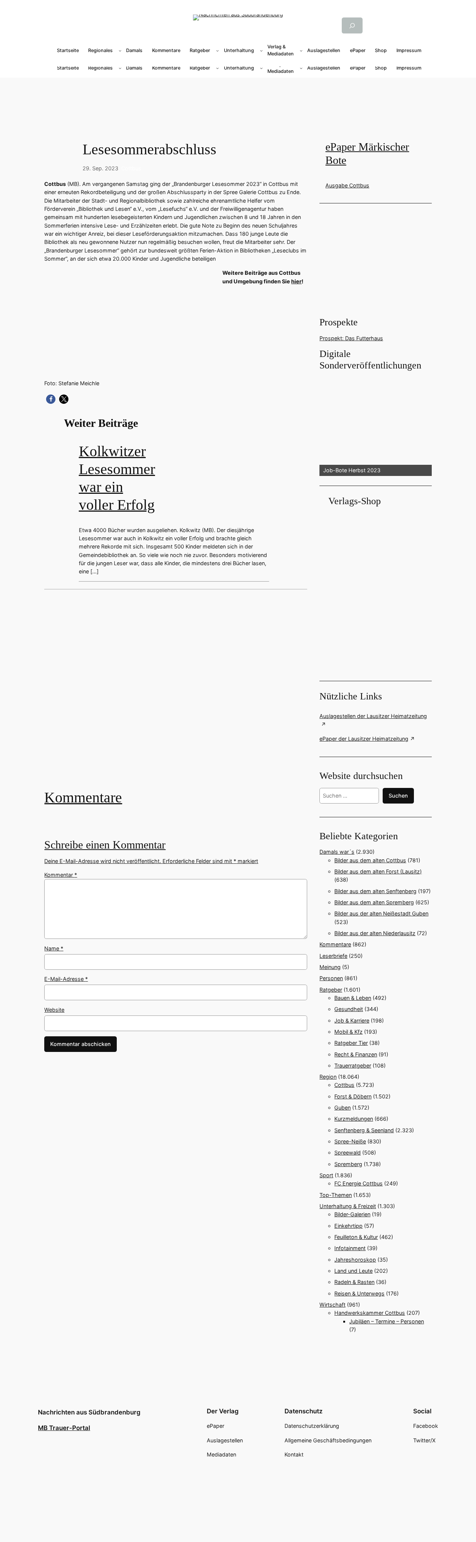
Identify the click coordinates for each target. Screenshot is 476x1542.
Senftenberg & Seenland (364, 1130)
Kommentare (83, 797)
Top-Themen (335, 1195)
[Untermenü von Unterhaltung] (261, 50)
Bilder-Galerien (352, 1214)
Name (53, 948)
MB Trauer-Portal (64, 1428)
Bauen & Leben (352, 998)
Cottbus (131, 168)
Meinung (330, 967)
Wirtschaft (332, 1304)
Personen (331, 978)
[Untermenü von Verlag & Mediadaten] (301, 50)
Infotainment (350, 1248)
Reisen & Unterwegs (359, 1293)
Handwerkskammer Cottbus (369, 1313)
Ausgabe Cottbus (347, 185)
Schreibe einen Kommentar (104, 845)
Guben (342, 1107)
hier (296, 281)
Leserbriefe (333, 956)
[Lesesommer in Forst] (175, 694)
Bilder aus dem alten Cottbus (370, 860)
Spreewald (347, 1152)
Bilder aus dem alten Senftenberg (375, 891)
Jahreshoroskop (355, 1259)
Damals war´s (336, 852)
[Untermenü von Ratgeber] (217, 50)
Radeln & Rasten (354, 1282)
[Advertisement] (238, 101)
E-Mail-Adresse (66, 979)
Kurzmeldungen (353, 1119)
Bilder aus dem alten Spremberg (374, 902)
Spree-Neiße (350, 1141)
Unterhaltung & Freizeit (347, 1206)
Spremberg (348, 1164)
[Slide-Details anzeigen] (375, 423)
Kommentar (60, 875)
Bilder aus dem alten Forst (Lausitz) (378, 871)
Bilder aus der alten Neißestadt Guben (381, 913)
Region (328, 1076)
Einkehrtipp (348, 1226)
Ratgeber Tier (351, 1043)
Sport (326, 1175)
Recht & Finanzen (355, 1054)
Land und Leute (353, 1271)
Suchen (398, 795)
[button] (50, 399)
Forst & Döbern (353, 1096)
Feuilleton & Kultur (356, 1237)
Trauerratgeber (352, 1065)
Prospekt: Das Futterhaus (351, 338)
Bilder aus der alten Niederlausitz (374, 933)
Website (54, 1010)
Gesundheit (348, 1009)
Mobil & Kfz (348, 1031)
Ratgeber (330, 989)
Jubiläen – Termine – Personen (386, 1321)
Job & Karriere (351, 1020)
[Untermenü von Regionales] (120, 50)
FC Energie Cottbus (358, 1183)
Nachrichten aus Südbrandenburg (89, 1412)
